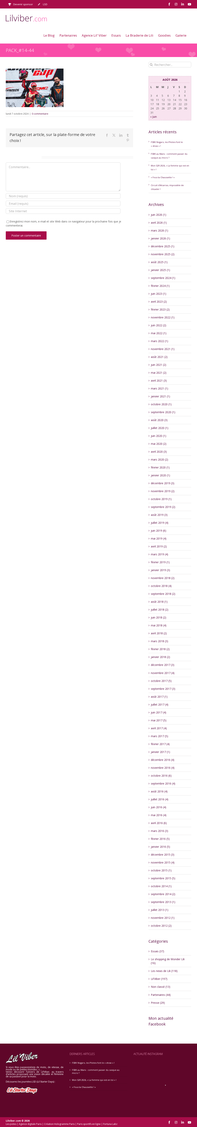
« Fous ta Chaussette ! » (163, 177)
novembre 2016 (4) (162, 768)
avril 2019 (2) (159, 546)
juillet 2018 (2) (159, 609)
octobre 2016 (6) (161, 775)
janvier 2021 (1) (160, 396)
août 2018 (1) (159, 601)
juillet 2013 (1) (159, 910)
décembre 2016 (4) (162, 760)
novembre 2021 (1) (162, 349)
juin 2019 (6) (158, 530)
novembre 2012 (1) (162, 918)
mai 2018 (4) (158, 625)
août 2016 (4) (159, 791)
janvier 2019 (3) (160, 570)
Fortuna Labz (110, 1124)
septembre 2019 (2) (163, 507)
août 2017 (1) (159, 696)
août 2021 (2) (159, 357)
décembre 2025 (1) (162, 246)
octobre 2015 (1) (161, 870)
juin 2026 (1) (158, 215)
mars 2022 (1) (159, 341)
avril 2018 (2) (159, 633)
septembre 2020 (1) (163, 412)
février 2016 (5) (160, 839)
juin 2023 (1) (158, 293)
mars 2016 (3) (159, 831)
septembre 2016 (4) (163, 783)
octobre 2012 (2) (161, 925)
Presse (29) (158, 1002)
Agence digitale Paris (30, 1124)
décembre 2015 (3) (162, 854)
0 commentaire (40, 113)
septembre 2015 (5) (163, 878)
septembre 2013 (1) (163, 902)
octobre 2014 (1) (161, 886)
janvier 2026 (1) (160, 238)
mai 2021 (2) (158, 372)
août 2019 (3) (159, 515)
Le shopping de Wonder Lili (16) (167, 961)
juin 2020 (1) (158, 436)
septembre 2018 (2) (163, 594)
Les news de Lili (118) (164, 971)
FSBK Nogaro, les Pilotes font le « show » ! (93, 1062)
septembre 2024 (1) (163, 278)
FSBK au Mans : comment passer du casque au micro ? (95, 1071)
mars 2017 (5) (159, 736)
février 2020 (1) (160, 467)
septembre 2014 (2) (163, 894)
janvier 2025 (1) (160, 270)
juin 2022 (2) (158, 325)
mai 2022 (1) (158, 333)
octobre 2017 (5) (161, 681)
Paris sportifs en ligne (89, 1124)
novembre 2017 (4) (162, 673)
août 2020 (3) (159, 420)
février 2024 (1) (160, 286)
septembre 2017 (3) (163, 689)
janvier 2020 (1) (160, 475)
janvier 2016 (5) (160, 846)
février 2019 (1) (160, 562)
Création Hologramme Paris (59, 1124)
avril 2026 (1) (159, 222)
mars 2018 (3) (159, 641)
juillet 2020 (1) (159, 428)
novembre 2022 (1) (162, 317)
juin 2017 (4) (158, 712)
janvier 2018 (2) (160, 657)
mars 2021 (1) (159, 388)
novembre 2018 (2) (162, 578)
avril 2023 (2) (159, 301)
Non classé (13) (160, 987)
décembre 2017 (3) (162, 665)
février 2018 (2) (160, 649)
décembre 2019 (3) (162, 483)
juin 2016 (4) (158, 807)
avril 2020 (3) (159, 451)
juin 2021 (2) (158, 365)
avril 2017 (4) (159, 728)
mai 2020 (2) (158, 444)
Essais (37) (157, 951)
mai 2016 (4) (158, 815)
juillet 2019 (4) (159, 522)
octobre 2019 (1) (161, 499)
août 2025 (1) (159, 262)
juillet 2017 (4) (159, 704)
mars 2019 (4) (159, 554)
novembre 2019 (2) (162, 491)
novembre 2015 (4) (162, 862)
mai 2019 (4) (158, 538)
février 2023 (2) (160, 309)
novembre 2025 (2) (162, 254)
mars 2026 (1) (159, 230)
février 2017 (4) (160, 744)
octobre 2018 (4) (161, 586)
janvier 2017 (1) (160, 752)
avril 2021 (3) (159, 380)
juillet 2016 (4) (159, 799)
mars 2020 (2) (159, 459)
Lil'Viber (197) (159, 979)
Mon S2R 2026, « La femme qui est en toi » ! (94, 1079)
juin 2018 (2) (158, 617)
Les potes (11, 1124)
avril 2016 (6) (159, 823)
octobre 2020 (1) (161, 404)
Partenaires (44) (161, 995)
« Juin (153, 116)
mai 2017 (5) (158, 720)
